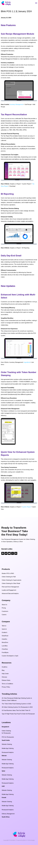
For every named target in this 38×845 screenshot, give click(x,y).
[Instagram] (12, 553)
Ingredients (27, 362)
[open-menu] (36, 3)
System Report (26, 507)
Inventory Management (16, 104)
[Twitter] (6, 553)
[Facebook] (2, 553)
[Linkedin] (15, 553)
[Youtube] (9, 553)
